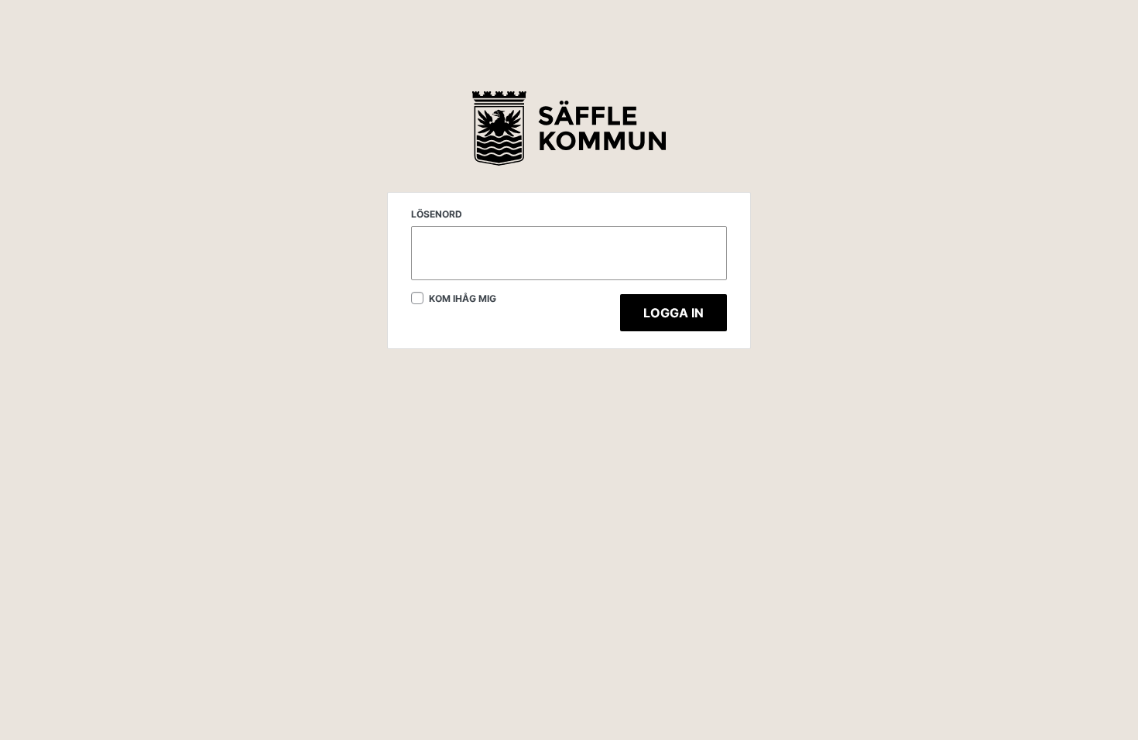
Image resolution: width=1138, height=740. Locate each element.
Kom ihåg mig (461, 298)
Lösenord (436, 214)
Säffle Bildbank (569, 129)
